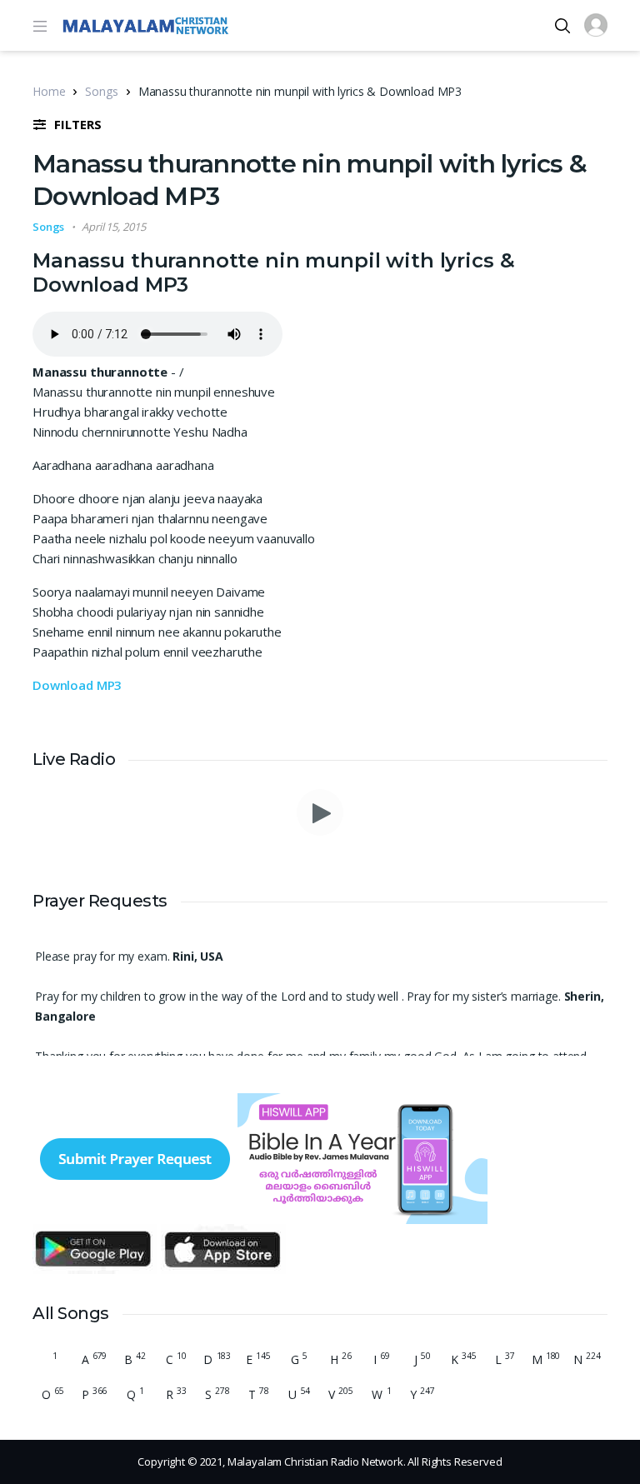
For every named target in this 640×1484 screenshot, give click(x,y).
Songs (101, 91)
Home (48, 91)
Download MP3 (77, 685)
